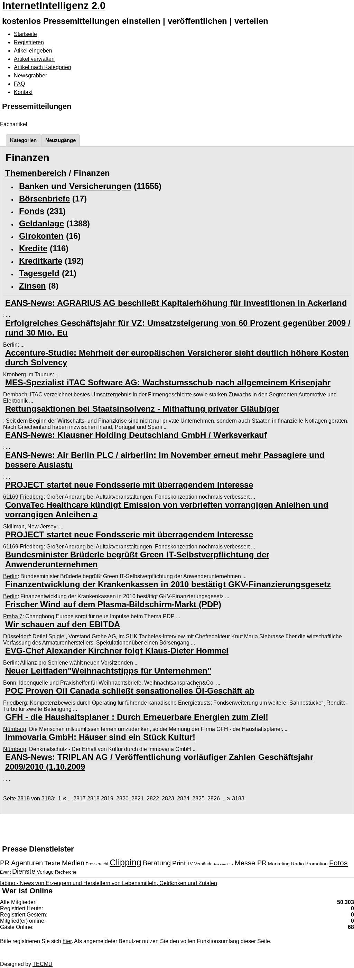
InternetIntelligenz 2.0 (53, 5)
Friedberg (15, 703)
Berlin (10, 345)
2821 (137, 798)
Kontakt (23, 92)
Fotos (338, 863)
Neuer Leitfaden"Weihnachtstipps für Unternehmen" (108, 670)
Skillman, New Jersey (29, 526)
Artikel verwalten (34, 59)
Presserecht (97, 864)
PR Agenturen (21, 863)
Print (179, 863)
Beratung (157, 863)
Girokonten (41, 236)
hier (67, 941)
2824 (183, 798)
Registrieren (29, 42)
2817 (79, 798)
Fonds (31, 211)
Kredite (33, 248)
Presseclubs (223, 864)
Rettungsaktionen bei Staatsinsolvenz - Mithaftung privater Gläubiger (142, 408)
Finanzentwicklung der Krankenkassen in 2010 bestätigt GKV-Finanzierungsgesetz (168, 584)
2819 (107, 798)
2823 (168, 798)
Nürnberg (14, 729)
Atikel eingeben (33, 51)
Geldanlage (41, 223)
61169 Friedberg (23, 497)
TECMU (42, 964)
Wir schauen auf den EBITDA (62, 624)
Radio (297, 863)
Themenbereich (35, 173)
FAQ (19, 84)
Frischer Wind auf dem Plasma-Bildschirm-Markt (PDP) (113, 604)
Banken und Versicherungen (75, 186)
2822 (153, 798)
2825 (198, 798)
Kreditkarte (40, 260)
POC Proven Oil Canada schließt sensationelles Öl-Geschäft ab (129, 690)
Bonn (9, 683)
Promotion (316, 863)
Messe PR (251, 863)
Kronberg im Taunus (28, 374)
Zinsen (32, 285)
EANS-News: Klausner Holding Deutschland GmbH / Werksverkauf (136, 435)
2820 (122, 798)
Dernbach (15, 394)
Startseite (25, 34)
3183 (235, 798)
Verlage (45, 872)
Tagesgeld (39, 273)
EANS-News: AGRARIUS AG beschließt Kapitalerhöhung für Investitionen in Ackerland (176, 303)
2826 (213, 798)
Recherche (65, 872)
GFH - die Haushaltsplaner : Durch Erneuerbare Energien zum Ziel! (136, 717)
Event (5, 872)
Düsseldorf (16, 636)
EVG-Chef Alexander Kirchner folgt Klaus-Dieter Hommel (117, 650)
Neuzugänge (60, 140)
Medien (73, 863)
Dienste (23, 871)
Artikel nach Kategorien (42, 67)
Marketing (279, 863)
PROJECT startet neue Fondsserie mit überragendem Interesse (129, 484)
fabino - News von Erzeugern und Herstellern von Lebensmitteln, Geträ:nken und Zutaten (108, 883)
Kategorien (23, 140)
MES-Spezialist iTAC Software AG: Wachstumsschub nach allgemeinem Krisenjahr (167, 382)
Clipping (125, 862)
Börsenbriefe (44, 198)
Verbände (203, 864)
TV (190, 863)
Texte (52, 863)
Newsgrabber (30, 75)
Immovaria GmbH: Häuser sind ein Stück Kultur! (100, 737)
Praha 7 (12, 616)
